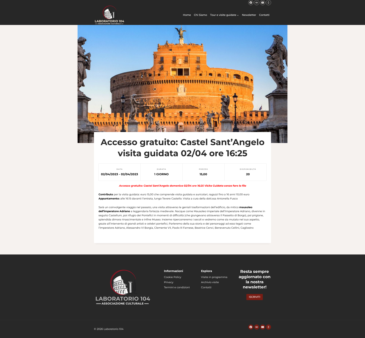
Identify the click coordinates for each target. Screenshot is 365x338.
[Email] (262, 2)
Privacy (168, 282)
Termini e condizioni (177, 287)
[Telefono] (268, 2)
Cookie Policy (172, 277)
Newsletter (249, 15)
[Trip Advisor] (256, 2)
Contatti (264, 15)
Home (187, 15)
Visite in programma (214, 277)
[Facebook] (250, 2)
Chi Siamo (200, 15)
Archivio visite (210, 282)
